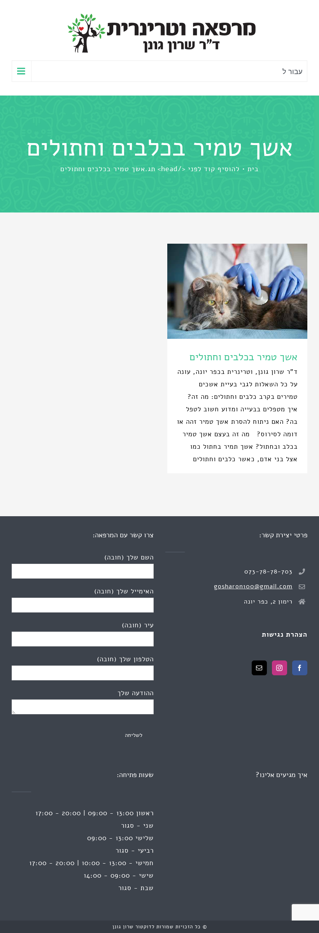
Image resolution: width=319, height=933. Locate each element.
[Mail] (259, 667)
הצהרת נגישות (284, 634)
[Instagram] (279, 667)
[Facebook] (299, 667)
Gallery (223, 291)
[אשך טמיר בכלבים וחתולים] (237, 291)
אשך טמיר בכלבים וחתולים (252, 291)
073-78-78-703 (268, 571)
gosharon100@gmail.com (253, 586)
